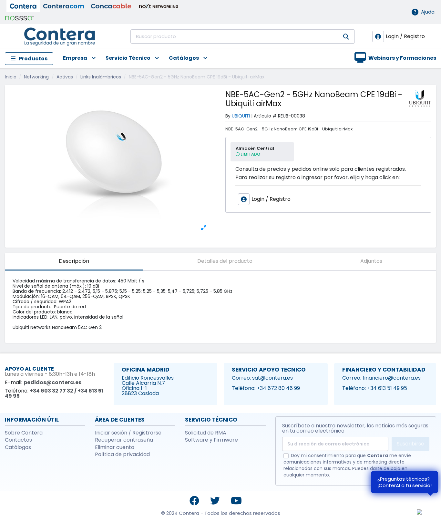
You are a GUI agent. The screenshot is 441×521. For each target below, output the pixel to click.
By (228, 115)
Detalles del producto (224, 261)
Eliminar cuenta (114, 447)
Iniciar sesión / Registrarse (128, 432)
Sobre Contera (24, 432)
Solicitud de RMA (205, 432)
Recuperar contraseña (124, 440)
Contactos (18, 440)
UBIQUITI (241, 116)
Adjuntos (371, 261)
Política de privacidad (122, 454)
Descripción (74, 261)
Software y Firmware (211, 440)
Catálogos (18, 447)
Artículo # (265, 115)
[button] (74, 58)
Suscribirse (410, 443)
